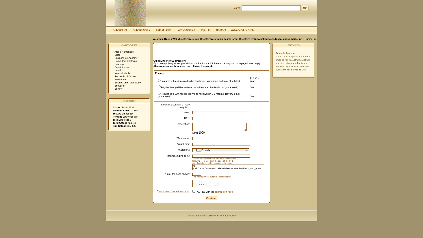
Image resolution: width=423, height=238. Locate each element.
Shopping (119, 85)
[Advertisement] (204, 52)
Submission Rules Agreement (173, 191)
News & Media (122, 73)
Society (118, 88)
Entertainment (122, 67)
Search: (237, 8)
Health (118, 70)
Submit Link (120, 30)
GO (305, 8)
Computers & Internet (126, 61)
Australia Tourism (285, 53)
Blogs (118, 55)
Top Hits (205, 30)
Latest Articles (186, 30)
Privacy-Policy (228, 215)
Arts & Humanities (124, 51)
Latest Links (163, 30)
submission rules (224, 191)
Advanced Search (242, 30)
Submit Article (142, 30)
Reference (120, 79)
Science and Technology (128, 82)
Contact (221, 30)
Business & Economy (126, 58)
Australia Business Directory (202, 215)
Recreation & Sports (125, 76)
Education (120, 64)
